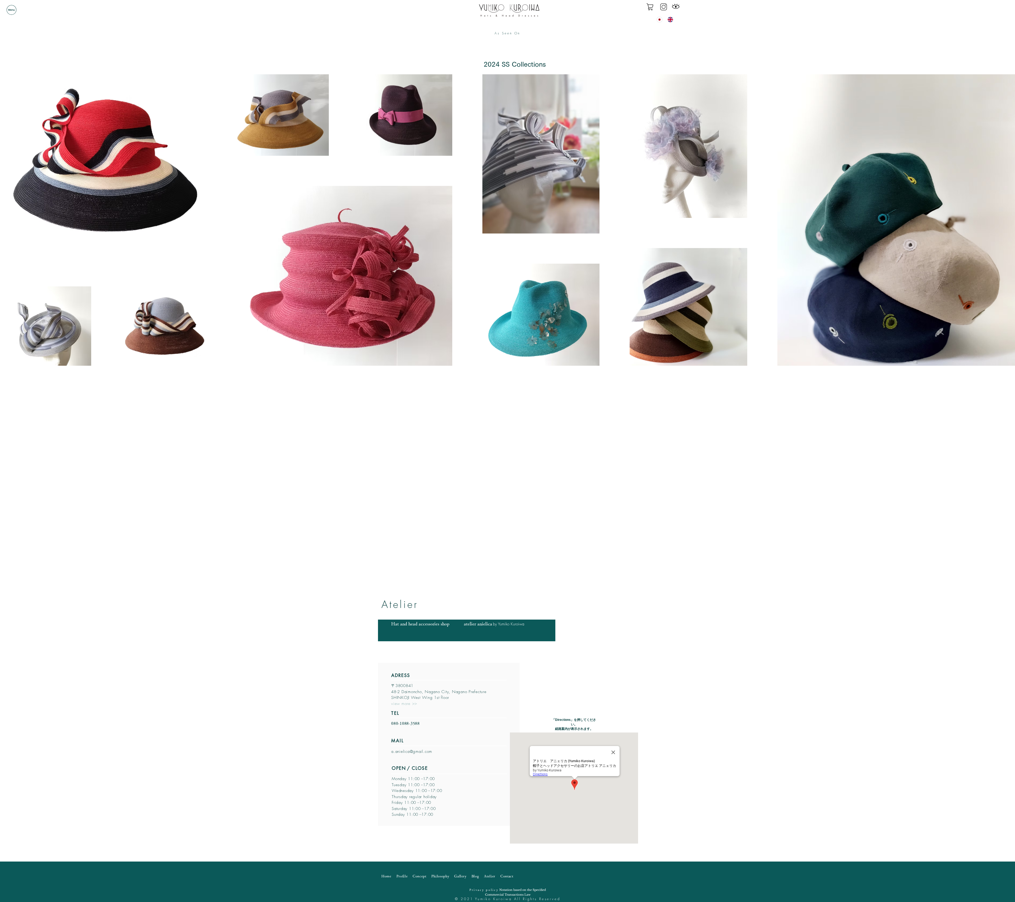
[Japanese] (658, 19)
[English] (668, 19)
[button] (11, 10)
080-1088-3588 (405, 723)
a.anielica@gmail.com (411, 751)
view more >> (404, 703)
